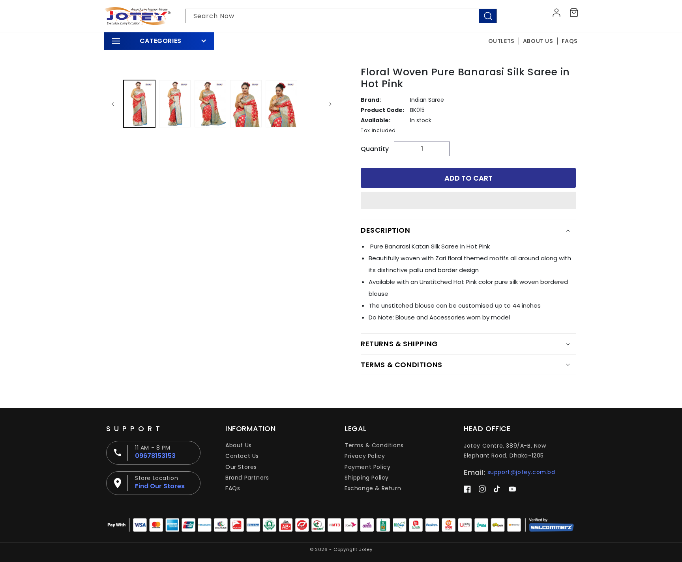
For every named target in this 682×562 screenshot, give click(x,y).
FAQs (232, 488)
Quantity (375, 148)
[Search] (488, 16)
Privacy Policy (365, 456)
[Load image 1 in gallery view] (139, 103)
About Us (238, 445)
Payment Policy (367, 467)
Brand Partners (247, 478)
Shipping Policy (367, 478)
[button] (468, 201)
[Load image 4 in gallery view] (246, 103)
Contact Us (242, 456)
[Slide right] (330, 103)
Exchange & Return (373, 488)
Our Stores (241, 467)
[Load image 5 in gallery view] (281, 103)
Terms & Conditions (374, 445)
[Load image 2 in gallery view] (175, 103)
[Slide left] (113, 103)
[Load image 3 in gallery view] (210, 103)
